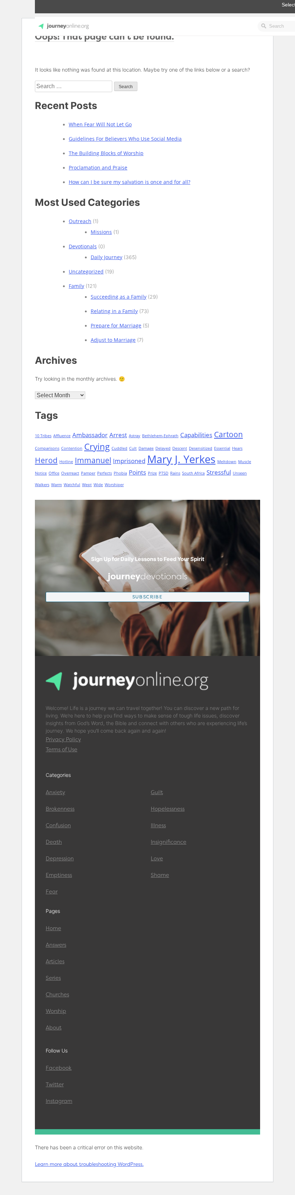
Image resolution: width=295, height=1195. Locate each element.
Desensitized (200, 448)
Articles (55, 961)
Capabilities (196, 435)
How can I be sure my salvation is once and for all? (129, 181)
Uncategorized (86, 271)
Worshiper (114, 484)
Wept (87, 484)
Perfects (104, 473)
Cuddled (119, 448)
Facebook (59, 1068)
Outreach (80, 221)
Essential (222, 448)
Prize (152, 473)
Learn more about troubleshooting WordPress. (89, 1164)
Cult (133, 448)
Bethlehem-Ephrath (160, 435)
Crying (97, 446)
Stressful (218, 472)
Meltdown (226, 461)
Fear (52, 891)
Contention (71, 448)
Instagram (59, 1101)
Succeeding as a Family (118, 296)
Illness (158, 825)
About (54, 1027)
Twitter (55, 1084)
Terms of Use (61, 749)
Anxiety (55, 792)
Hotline (66, 461)
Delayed (163, 448)
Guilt (157, 792)
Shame (160, 875)
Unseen (240, 473)
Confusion (58, 825)
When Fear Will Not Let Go (100, 124)
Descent (179, 448)
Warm (56, 484)
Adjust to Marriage (113, 339)
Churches (57, 994)
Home (53, 928)
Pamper (88, 473)
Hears (237, 448)
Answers (56, 945)
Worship (56, 1011)
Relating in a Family (114, 311)
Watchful (72, 484)
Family (76, 285)
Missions (101, 231)
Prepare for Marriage (116, 325)
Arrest (118, 435)
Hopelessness (168, 808)
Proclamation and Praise (98, 167)
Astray (134, 435)
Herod (46, 460)
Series (53, 978)
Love (157, 858)
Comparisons (47, 448)
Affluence (62, 435)
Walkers (42, 484)
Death (54, 842)
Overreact (70, 473)
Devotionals (83, 246)
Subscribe (147, 597)
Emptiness (59, 875)
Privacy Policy (63, 739)
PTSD (163, 473)
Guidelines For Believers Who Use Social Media (125, 138)
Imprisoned (129, 461)
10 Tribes (43, 435)
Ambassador (90, 435)
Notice (41, 473)
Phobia (120, 473)
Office (54, 473)
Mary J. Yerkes (181, 459)
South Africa (193, 473)
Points (137, 472)
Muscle (244, 461)
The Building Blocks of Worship (106, 153)
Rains (175, 473)
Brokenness (60, 808)
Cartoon (228, 434)
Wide (98, 484)
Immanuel (93, 460)
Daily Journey (106, 257)
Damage (146, 448)
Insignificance (168, 842)
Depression (60, 858)
